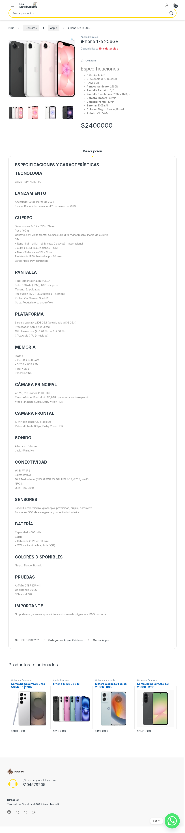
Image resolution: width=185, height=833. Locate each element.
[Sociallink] (9, 812)
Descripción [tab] (92, 151)
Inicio (11, 27)
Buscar (171, 13)
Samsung (26, 680)
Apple (53, 27)
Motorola (110, 680)
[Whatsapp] (172, 820)
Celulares (31, 27)
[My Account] (167, 5)
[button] (72, 39)
